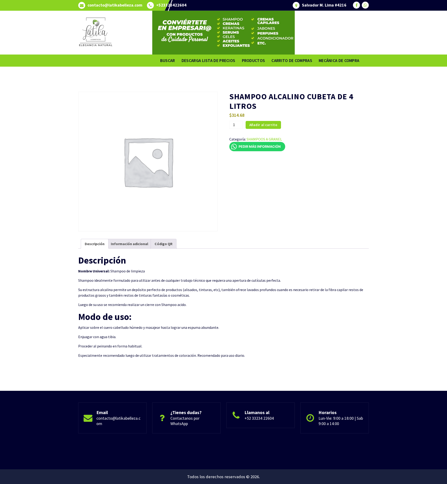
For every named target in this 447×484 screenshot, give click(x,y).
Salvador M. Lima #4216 (324, 5)
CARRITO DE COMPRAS (291, 60)
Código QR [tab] (164, 243)
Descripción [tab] (95, 243)
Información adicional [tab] (129, 243)
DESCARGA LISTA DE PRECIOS (208, 60)
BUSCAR (167, 60)
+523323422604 (171, 5)
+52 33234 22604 (259, 418)
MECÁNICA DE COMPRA (339, 60)
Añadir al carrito (263, 125)
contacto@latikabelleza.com (115, 5)
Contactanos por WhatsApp (185, 420)
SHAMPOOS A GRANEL (264, 139)
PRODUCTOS (253, 60)
